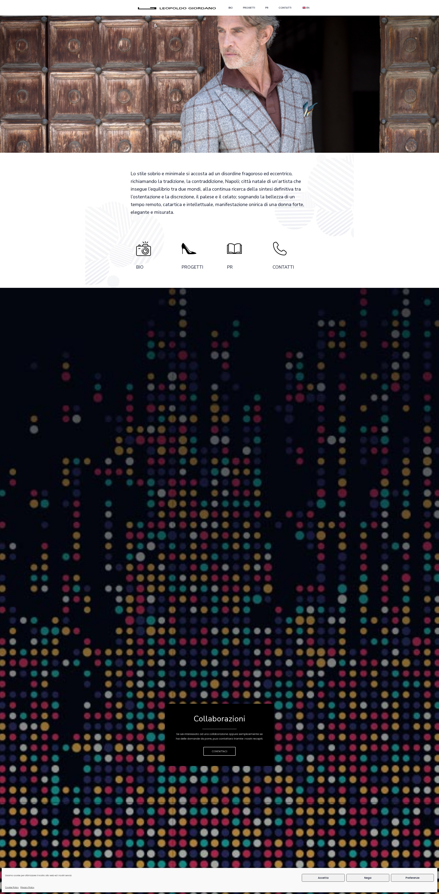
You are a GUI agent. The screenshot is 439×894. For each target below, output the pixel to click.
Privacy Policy (27, 887)
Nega (367, 878)
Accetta (323, 878)
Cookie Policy (12, 887)
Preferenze (412, 878)
